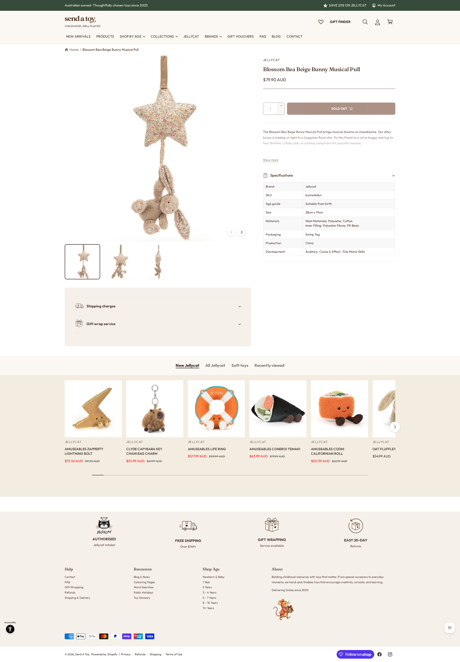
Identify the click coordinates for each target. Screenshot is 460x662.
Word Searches (143, 587)
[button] (365, 22)
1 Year (206, 582)
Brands (211, 36)
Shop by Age (130, 36)
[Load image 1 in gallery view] (82, 262)
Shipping (155, 654)
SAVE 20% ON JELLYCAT (348, 5)
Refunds (70, 592)
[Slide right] (241, 232)
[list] (230, 532)
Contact (70, 577)
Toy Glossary (142, 597)
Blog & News (142, 577)
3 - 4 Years (209, 592)
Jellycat (271, 60)
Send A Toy (82, 654)
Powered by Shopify (104, 654)
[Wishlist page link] (320, 21)
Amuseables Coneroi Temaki (274, 449)
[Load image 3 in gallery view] (158, 262)
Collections (162, 36)
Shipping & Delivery (77, 597)
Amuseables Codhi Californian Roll (327, 451)
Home (74, 49)
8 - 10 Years (210, 602)
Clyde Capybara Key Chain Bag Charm (144, 451)
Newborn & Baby (213, 577)
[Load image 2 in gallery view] (120, 262)
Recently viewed (269, 365)
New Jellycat (187, 365)
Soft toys (239, 365)
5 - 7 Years (209, 597)
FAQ (67, 582)
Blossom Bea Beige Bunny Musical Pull (110, 49)
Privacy (126, 654)
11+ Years (208, 608)
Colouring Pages (144, 582)
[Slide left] (232, 232)
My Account (386, 5)
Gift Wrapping (74, 587)
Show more (270, 160)
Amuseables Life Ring (207, 449)
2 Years (207, 587)
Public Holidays (143, 592)
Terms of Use (174, 654)
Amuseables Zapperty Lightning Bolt (84, 451)
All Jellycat (215, 365)
